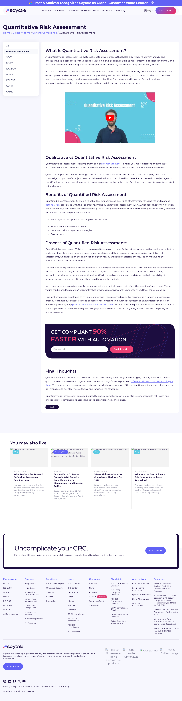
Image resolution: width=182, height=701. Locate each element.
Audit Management (34, 618)
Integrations (30, 583)
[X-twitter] (19, 681)
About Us (93, 583)
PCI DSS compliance (73, 626)
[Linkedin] (9, 681)
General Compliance (44, 32)
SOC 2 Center (74, 583)
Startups (50, 592)
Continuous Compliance (30, 606)
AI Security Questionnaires (32, 593)
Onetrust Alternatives (137, 604)
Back (52, 407)
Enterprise (51, 601)
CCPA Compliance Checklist (119, 609)
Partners (93, 592)
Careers (97, 597)
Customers (94, 605)
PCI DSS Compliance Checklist (116, 601)
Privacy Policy (9, 686)
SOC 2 (9, 63)
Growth (49, 597)
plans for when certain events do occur (93, 304)
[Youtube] (24, 681)
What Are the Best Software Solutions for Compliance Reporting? (165, 621)
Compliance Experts (55, 583)
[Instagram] (4, 681)
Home (7, 32)
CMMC (9, 91)
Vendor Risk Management (31, 600)
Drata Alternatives (140, 599)
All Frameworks (10, 614)
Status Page (64, 686)
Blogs (70, 597)
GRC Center (73, 592)
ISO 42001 (7, 605)
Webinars (72, 605)
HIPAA (9, 74)
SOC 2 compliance (76, 614)
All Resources (74, 631)
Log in (150, 10)
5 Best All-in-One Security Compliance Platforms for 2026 (166, 612)
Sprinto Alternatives (141, 594)
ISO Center (73, 588)
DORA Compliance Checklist (119, 615)
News (91, 588)
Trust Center (30, 588)
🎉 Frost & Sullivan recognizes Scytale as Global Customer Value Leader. (88, 3)
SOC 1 (9, 57)
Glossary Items (21, 32)
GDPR (9, 86)
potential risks (52, 205)
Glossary (72, 610)
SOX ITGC (7, 610)
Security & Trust (96, 601)
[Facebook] (14, 681)
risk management (110, 163)
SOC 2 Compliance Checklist (119, 584)
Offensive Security (54, 588)
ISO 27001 (11, 68)
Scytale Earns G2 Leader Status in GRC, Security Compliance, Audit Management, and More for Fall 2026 (165, 600)
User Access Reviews (30, 613)
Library (71, 601)
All (7, 46)
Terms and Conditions (29, 686)
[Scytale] (16, 10)
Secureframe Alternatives (138, 589)
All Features (30, 623)
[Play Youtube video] (110, 117)
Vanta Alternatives (140, 583)
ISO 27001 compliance (73, 619)
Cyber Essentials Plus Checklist (118, 622)
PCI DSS (10, 80)
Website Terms (49, 686)
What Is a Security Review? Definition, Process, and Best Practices (163, 587)
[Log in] (145, 10)
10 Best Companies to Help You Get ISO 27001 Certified (166, 630)
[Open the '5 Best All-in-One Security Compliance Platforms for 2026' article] (123, 467)
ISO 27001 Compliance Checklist (116, 592)
